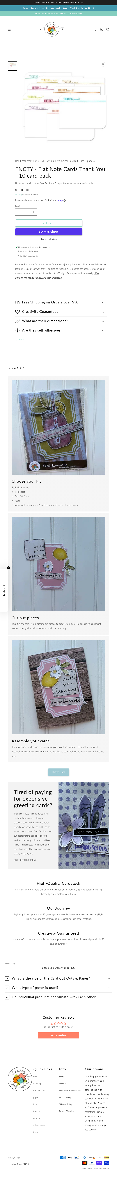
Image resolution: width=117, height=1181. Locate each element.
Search (62, 1076)
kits (35, 1104)
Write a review (58, 1035)
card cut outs (39, 1090)
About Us (63, 1083)
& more (36, 1111)
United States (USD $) (20, 1164)
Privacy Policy (65, 1097)
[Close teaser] (8, 567)
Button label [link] (58, 771)
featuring (37, 1083)
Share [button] (21, 339)
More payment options (49, 239)
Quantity (18, 206)
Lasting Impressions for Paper (98, 1168)
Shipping (18, 194)
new (35, 1076)
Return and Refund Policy (70, 1090)
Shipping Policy (65, 1104)
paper (35, 1097)
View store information (28, 256)
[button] (9, 29)
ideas (35, 1132)
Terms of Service (66, 1111)
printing (36, 1118)
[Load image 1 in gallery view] (12, 66)
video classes (39, 1125)
